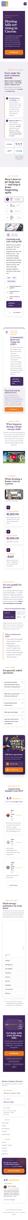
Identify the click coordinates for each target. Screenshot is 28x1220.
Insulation (4, 1131)
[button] (22, 682)
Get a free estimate (14, 1171)
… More (14, 1196)
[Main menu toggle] (25, 3)
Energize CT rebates (7, 1145)
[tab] (14, 199)
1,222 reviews (8, 1183)
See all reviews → (14, 885)
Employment (5, 1154)
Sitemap (14, 1214)
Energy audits (5, 1123)
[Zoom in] (23, 947)
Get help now (14, 52)
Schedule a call (14, 770)
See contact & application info (16, 381)
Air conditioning (5, 1129)
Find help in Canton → (11, 304)
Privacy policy (22, 1212)
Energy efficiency (6, 1134)
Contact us (4, 1151)
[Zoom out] (23, 949)
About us (4, 1142)
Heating (4, 1126)
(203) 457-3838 (14, 764)
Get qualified (16, 312)
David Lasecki (11, 1186)
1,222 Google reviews (16, 802)
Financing (4, 1148)
